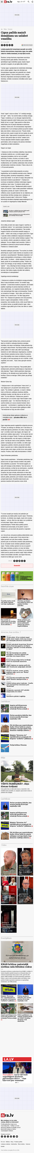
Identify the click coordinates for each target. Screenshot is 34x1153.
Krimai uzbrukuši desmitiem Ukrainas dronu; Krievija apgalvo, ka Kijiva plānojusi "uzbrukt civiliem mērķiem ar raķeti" (19, 646)
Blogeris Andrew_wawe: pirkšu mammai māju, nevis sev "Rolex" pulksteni (17, 672)
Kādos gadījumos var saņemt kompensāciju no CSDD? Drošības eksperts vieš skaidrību (24, 1018)
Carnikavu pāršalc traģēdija (15, 696)
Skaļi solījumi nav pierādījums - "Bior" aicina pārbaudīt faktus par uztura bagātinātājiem (24, 623)
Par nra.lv (3, 1141)
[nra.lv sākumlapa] (8, 2)
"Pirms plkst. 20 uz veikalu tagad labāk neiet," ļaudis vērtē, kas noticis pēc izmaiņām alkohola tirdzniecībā (19, 638)
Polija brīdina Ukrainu (18, 745)
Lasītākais (5, 701)
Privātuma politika (18, 1141)
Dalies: (10, 561)
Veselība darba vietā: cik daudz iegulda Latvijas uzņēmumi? (8, 602)
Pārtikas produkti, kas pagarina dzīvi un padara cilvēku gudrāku (25, 603)
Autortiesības (14, 1144)
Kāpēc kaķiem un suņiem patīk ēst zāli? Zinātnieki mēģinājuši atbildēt (18, 666)
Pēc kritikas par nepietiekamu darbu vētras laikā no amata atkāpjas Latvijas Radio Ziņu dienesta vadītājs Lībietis (21, 727)
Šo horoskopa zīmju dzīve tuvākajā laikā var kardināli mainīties (18, 660)
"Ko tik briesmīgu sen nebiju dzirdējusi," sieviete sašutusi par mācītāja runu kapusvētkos (17, 654)
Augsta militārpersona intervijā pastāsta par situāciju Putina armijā (19, 215)
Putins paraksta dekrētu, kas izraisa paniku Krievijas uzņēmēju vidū (20, 717)
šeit (9, 419)
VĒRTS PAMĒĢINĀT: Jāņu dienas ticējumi (15, 785)
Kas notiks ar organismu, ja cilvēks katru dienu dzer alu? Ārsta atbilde (8, 622)
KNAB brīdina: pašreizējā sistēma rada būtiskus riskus (16, 965)
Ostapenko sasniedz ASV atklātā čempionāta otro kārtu (17, 691)
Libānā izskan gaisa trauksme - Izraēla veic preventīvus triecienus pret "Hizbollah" (19, 684)
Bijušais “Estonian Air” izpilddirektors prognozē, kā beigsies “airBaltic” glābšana (20, 736)
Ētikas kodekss (21, 1144)
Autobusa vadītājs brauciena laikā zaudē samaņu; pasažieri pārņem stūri (19, 211)
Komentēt (17, 565)
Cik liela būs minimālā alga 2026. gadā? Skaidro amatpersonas (17, 678)
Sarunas (10, 29)
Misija (12, 1141)
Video (3, 845)
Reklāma (8, 1141)
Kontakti (2, 1146)
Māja (5, 29)
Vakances (28, 1144)
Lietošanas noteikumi (5, 1144)
